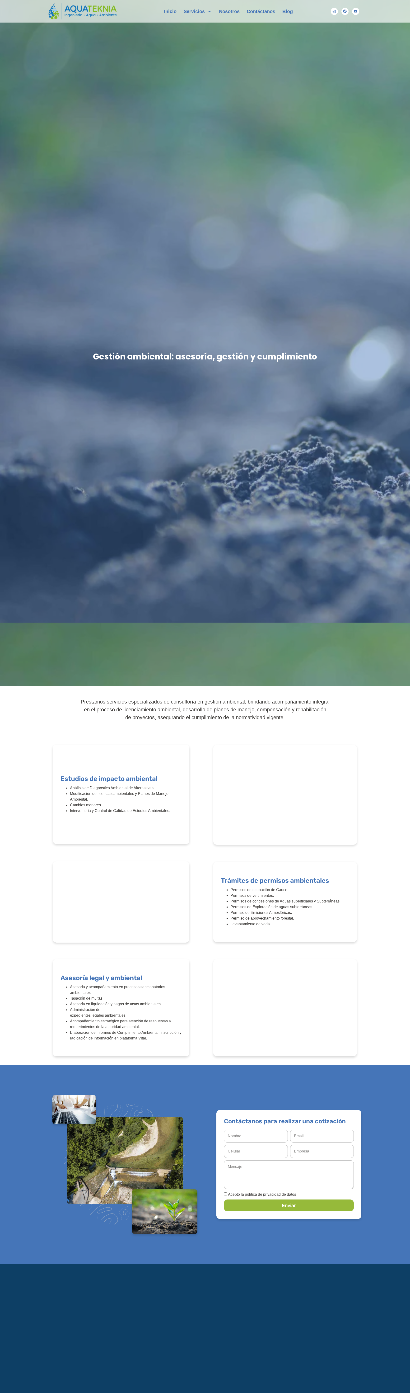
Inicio (170, 11)
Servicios (194, 11)
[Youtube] (355, 11)
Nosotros (229, 11)
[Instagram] (334, 11)
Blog (287, 11)
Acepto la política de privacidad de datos (262, 1194)
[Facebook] (345, 11)
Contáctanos (261, 11)
